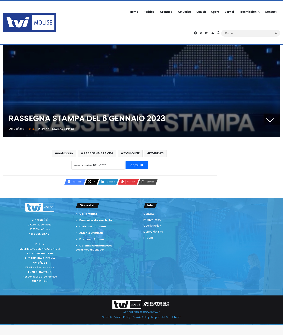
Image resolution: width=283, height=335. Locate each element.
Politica (149, 12)
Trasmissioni (248, 12)
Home (134, 12)
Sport (215, 12)
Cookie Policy (152, 226)
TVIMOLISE (132, 153)
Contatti (271, 12)
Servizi (229, 12)
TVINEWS (157, 153)
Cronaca (166, 12)
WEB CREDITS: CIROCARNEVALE (141, 312)
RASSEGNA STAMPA (98, 153)
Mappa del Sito (153, 232)
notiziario (65, 153)
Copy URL (136, 165)
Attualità (184, 12)
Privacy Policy (152, 220)
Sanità (201, 12)
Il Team (148, 238)
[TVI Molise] (29, 22)
